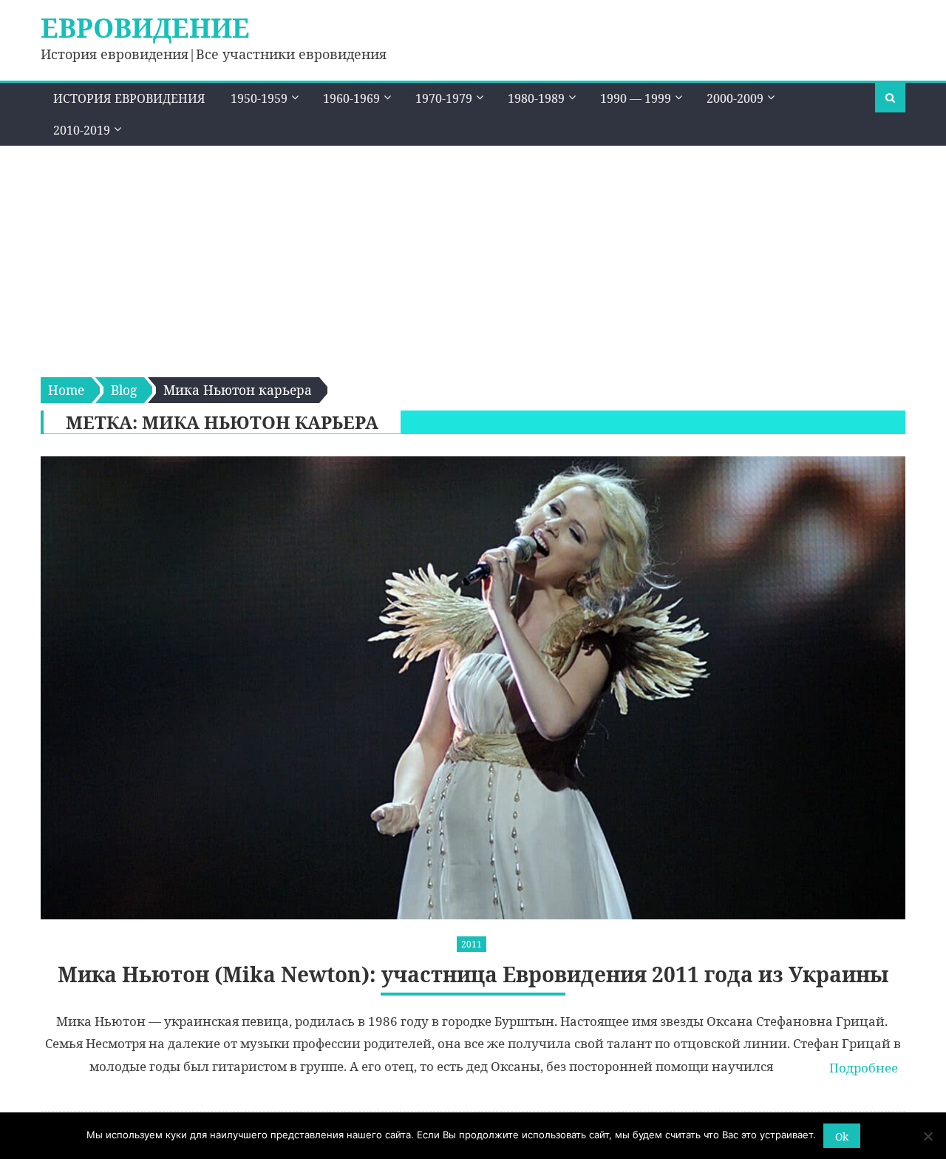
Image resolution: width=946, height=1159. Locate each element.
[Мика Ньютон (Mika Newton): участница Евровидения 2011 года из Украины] (473, 687)
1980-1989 (536, 98)
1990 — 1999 (635, 98)
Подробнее (863, 1067)
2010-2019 (81, 130)
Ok (841, 1136)
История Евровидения (129, 98)
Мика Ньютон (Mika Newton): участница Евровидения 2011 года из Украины (473, 974)
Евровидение (145, 28)
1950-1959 (259, 98)
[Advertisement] (473, 256)
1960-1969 (351, 98)
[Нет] (927, 1136)
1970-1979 (443, 98)
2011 (471, 944)
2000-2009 (735, 98)
